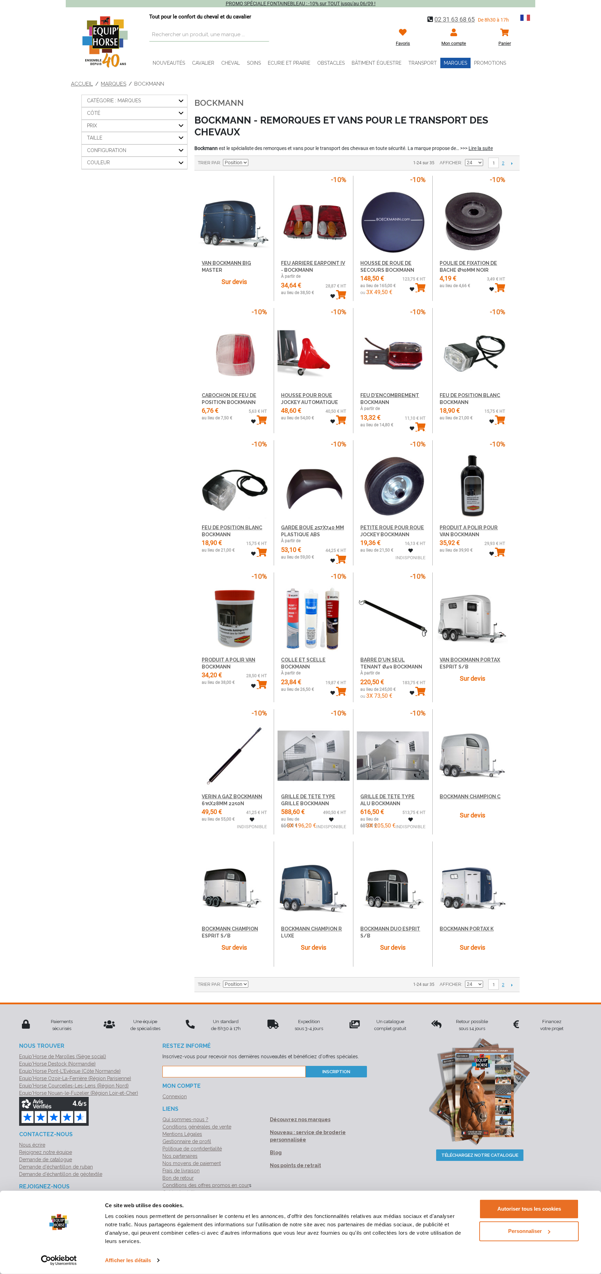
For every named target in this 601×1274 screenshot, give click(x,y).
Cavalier (203, 63)
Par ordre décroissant (254, 163)
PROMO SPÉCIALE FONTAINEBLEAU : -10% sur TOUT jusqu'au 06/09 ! (301, 3)
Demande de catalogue (45, 1159)
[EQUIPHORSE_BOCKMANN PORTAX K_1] (472, 882)
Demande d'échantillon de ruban (56, 1167)
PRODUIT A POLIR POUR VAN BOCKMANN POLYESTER (469, 534)
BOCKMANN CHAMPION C (470, 796)
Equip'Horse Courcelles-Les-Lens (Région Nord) (74, 1086)
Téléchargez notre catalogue (479, 1155)
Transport (422, 63)
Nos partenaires (180, 1156)
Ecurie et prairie (289, 63)
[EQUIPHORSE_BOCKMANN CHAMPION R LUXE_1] (314, 882)
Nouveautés (169, 63)
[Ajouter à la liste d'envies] (332, 296)
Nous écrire (32, 1145)
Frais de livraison (181, 1170)
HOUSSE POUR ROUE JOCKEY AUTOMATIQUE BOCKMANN (309, 402)
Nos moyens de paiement (191, 1163)
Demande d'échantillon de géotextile (60, 1174)
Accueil (82, 84)
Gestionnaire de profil (186, 1141)
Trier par (209, 162)
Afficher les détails (128, 1260)
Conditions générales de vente (196, 1127)
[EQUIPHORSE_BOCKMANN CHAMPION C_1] (472, 750)
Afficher (450, 162)
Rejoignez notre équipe (45, 1152)
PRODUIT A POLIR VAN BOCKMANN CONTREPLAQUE (228, 666)
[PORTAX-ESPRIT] (472, 613)
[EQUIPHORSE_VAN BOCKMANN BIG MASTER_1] (234, 217)
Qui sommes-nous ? (185, 1119)
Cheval (230, 63)
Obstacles (331, 63)
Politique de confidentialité (192, 1149)
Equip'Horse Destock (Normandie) (57, 1064)
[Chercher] (262, 35)
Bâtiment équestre (376, 63)
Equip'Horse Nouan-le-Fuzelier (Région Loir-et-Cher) (78, 1093)
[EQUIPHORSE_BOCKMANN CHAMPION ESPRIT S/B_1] (234, 882)
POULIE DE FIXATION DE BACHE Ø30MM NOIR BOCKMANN (468, 269)
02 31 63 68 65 (454, 19)
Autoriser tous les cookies (529, 1209)
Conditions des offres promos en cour (205, 1185)
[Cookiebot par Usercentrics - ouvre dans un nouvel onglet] (59, 1260)
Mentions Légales (182, 1134)
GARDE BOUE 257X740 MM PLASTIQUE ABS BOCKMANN (312, 534)
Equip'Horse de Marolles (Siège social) (62, 1056)
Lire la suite (480, 148)
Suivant (511, 163)
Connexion (174, 1096)
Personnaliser (525, 1231)
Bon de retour (178, 1178)
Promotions (490, 63)
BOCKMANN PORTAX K (467, 929)
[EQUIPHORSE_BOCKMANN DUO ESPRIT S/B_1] (393, 882)
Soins (254, 63)
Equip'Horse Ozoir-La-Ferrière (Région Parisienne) (75, 1078)
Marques (455, 63)
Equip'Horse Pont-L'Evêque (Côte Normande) (70, 1071)
